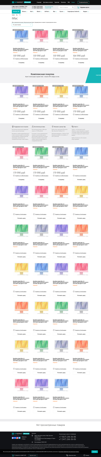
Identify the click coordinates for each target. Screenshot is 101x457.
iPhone (24, 11)
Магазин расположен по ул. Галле (19, 7)
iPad (31, 11)
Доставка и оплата (48, 2)
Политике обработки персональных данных (69, 451)
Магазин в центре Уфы (60, 126)
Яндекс (85, 11)
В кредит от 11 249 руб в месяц (21, 114)
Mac (54, 11)
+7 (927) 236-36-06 (37, 6)
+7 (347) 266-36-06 (37, 8)
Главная (13, 14)
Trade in (76, 126)
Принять (95, 451)
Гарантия (57, 2)
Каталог (15, 11)
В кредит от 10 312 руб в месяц (81, 58)
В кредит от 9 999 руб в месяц (21, 58)
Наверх (87, 455)
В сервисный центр (83, 2)
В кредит (39, 2)
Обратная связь (72, 455)
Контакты (63, 2)
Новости (24, 437)
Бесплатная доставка (39, 126)
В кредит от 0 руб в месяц (80, 175)
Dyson (61, 11)
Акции (73, 2)
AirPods (47, 11)
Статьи (23, 439)
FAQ (69, 2)
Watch (38, 11)
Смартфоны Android (73, 11)
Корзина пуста (33, 455)
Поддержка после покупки (21, 126)
